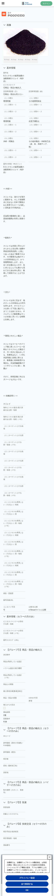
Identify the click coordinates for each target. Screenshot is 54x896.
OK (27, 890)
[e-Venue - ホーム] (27, 3)
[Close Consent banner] (49, 857)
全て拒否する (27, 884)
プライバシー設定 (27, 878)
